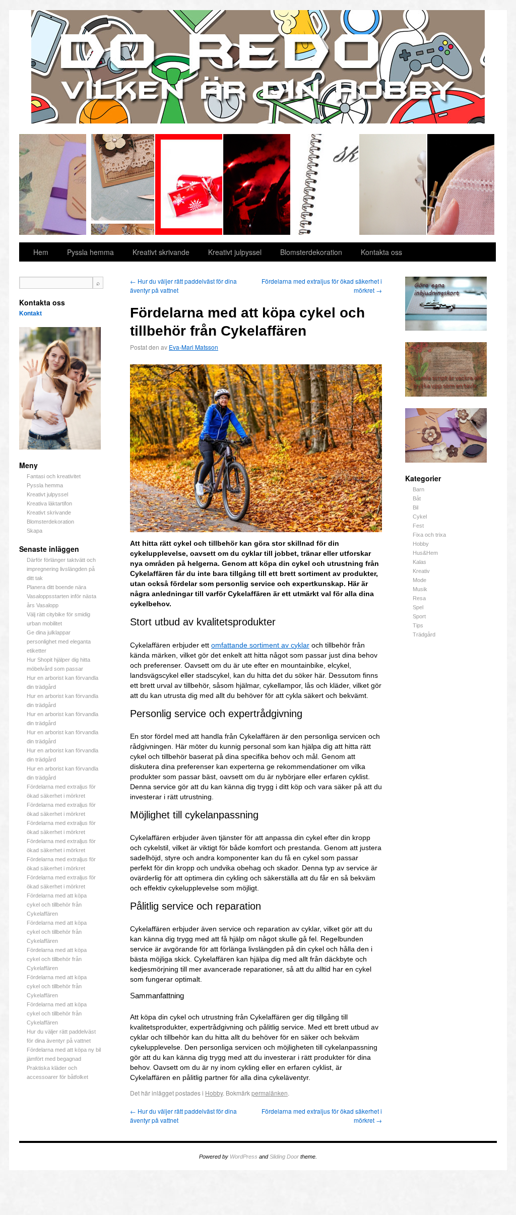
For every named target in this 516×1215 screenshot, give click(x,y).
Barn (418, 489)
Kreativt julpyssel (189, 184)
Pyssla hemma (121, 184)
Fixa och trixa (429, 535)
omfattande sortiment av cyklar (260, 645)
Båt (417, 498)
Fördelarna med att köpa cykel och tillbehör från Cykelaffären (57, 904)
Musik (420, 589)
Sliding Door (284, 1157)
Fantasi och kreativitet (53, 184)
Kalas (419, 562)
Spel (418, 607)
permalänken (269, 1093)
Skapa (460, 184)
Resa (419, 598)
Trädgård (424, 634)
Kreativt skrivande (325, 184)
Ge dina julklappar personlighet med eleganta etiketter (59, 641)
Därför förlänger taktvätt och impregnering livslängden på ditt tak (61, 569)
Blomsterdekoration (393, 184)
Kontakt (30, 313)
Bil (415, 507)
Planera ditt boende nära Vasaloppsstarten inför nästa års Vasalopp (61, 596)
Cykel (420, 517)
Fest (418, 526)
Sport (419, 616)
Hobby (421, 544)
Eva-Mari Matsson (193, 347)
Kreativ (421, 571)
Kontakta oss (381, 252)
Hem (40, 252)
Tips (418, 625)
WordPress (243, 1157)
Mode (419, 580)
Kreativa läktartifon (257, 184)
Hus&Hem (425, 553)
